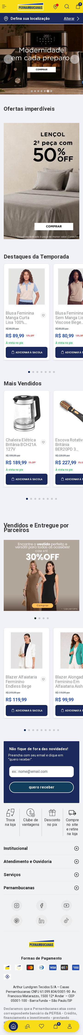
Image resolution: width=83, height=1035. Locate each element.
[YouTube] (66, 905)
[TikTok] (66, 920)
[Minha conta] (69, 1026)
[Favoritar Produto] (43, 315)
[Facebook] (41, 905)
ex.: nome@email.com (29, 771)
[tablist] (41, 369)
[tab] (32, 91)
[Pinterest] (16, 920)
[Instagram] (16, 905)
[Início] (13, 1026)
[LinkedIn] (41, 920)
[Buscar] (27, 1026)
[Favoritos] (41, 1026)
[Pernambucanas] (31, 6)
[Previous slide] (8, 59)
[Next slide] (74, 59)
